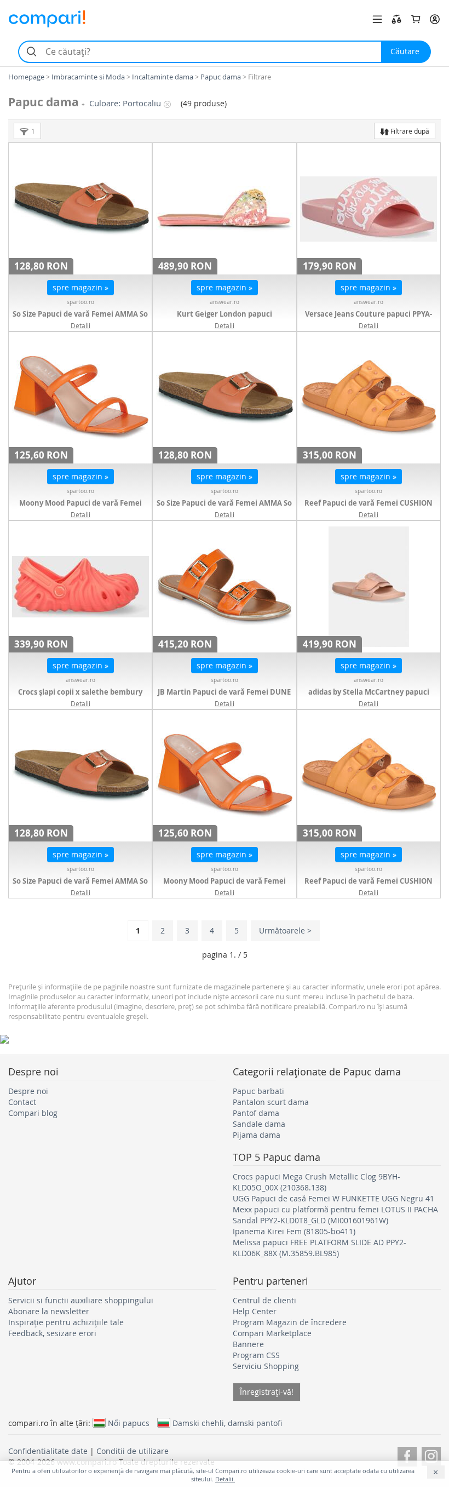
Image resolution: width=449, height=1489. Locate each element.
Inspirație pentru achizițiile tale (66, 1322)
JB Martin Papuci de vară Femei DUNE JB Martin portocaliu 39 (224, 697)
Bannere (248, 1344)
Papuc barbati (258, 1091)
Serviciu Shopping (266, 1366)
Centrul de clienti (264, 1300)
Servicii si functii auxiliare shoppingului (80, 1300)
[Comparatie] (396, 19)
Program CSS (256, 1355)
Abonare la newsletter (48, 1311)
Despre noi (28, 1091)
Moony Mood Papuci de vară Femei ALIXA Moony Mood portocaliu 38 (80, 508)
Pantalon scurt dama (271, 1102)
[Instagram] (431, 1455)
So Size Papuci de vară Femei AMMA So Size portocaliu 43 (80, 319)
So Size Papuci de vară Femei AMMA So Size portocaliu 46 (224, 508)
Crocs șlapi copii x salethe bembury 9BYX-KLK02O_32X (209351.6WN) (80, 697)
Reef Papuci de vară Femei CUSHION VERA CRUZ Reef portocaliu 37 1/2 (368, 508)
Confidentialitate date (48, 1451)
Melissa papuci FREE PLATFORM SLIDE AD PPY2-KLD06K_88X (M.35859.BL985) (319, 1247)
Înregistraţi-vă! (266, 1392)
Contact (22, 1102)
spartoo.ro (80, 302)
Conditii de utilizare (132, 1451)
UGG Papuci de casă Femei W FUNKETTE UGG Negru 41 (333, 1198)
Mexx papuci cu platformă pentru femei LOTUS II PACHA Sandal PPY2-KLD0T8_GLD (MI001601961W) (335, 1214)
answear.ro (224, 302)
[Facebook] (407, 1455)
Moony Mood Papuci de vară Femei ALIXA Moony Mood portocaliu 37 (224, 886)
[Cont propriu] (434, 19)
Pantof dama (256, 1113)
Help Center (255, 1311)
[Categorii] (377, 19)
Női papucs (128, 1423)
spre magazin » (80, 287)
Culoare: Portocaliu (125, 103)
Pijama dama (256, 1135)
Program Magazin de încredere (290, 1322)
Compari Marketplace (272, 1333)
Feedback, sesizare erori (52, 1333)
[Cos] (415, 19)
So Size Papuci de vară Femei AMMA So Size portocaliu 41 (80, 886)
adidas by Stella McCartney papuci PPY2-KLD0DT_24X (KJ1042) (368, 697)
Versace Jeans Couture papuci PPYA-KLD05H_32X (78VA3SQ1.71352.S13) (368, 319)
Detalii (80, 325)
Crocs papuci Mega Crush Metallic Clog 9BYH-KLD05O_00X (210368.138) (316, 1182)
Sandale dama (259, 1124)
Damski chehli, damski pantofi (227, 1423)
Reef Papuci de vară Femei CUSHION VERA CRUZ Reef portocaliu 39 (368, 886)
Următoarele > (285, 930)
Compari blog (32, 1113)
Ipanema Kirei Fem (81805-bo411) (294, 1231)
